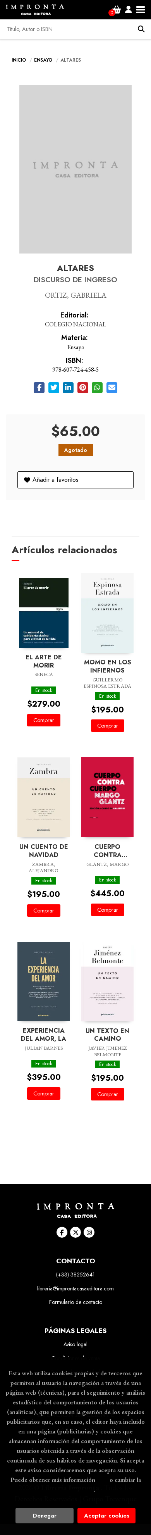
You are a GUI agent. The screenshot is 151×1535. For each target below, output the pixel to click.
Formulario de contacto (75, 1302)
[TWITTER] (75, 1232)
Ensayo (44, 60)
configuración (75, 1489)
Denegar (45, 1515)
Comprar (43, 720)
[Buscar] (141, 29)
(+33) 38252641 (75, 1274)
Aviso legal (75, 1344)
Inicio (19, 60)
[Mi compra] (116, 9)
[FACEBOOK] (62, 1232)
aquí (102, 1479)
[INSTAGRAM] (89, 1232)
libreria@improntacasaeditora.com (75, 1288)
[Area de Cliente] (128, 10)
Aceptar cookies (106, 1515)
